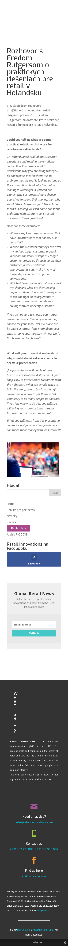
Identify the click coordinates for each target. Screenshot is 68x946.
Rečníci (11, 522)
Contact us (34, 844)
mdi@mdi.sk (43, 910)
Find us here (34, 871)
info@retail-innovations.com (34, 822)
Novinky (12, 516)
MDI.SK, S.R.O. (23, 930)
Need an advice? (34, 817)
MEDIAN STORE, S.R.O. (43, 930)
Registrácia (18, 528)
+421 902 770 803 (21, 849)
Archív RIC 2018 (17, 534)
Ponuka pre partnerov (21, 510)
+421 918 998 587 (46, 849)
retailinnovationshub (34, 876)
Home (10, 504)
